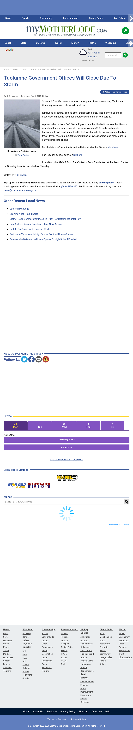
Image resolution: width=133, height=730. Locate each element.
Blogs (44, 643)
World (58, 43)
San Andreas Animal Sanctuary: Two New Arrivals (36, 224)
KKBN (63, 661)
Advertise (97, 711)
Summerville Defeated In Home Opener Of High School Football (43, 239)
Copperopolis (87, 671)
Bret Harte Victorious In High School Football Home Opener (41, 234)
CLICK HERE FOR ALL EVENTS (66, 459)
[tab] (16, 425)
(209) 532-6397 (69, 186)
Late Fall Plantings (19, 208)
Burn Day (27, 633)
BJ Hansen (21, 175)
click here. (113, 147)
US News (40, 43)
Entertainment (70, 18)
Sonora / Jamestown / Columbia (86, 643)
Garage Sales (106, 657)
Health (45, 640)
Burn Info (92, 56)
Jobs (102, 633)
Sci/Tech (7, 667)
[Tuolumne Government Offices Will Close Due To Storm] (22, 147)
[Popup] (125, 30)
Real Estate (120, 18)
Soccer (26, 664)
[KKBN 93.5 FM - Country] (39, 485)
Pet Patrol (47, 667)
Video (121, 643)
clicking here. (106, 182)
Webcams (110, 43)
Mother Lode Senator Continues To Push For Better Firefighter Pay (45, 218)
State (23, 43)
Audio (122, 633)
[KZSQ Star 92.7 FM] (15, 485)
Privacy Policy (67, 711)
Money (75, 43)
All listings (85, 637)
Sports (25, 18)
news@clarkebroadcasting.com (20, 190)
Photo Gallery (125, 657)
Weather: (28, 629)
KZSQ (64, 657)
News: (6, 629)
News (8, 18)
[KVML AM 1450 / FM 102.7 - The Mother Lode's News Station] (67, 477)
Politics (7, 654)
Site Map (83, 711)
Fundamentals (87, 681)
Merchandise (106, 637)
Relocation (85, 695)
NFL (24, 651)
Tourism (7, 671)
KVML (64, 654)
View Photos (23, 155)
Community (46, 18)
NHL (25, 661)
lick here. (78, 154)
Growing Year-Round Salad (24, 213)
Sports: (27, 647)
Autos (102, 640)
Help (107, 711)
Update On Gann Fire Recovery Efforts (30, 229)
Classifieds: (106, 629)
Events (45, 633)
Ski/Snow (27, 643)
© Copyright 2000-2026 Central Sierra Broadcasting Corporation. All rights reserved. (66, 726)
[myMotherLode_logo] (66, 30)
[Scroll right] (130, 18)
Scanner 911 (124, 637)
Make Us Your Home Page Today (23, 353)
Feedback (52, 711)
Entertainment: (69, 629)
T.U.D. (121, 654)
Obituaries (8, 657)
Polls (63, 664)
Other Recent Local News (24, 201)
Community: (48, 629)
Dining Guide (96, 18)
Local (8, 43)
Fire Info (45, 671)
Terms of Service (56, 719)
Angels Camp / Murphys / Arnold (86, 664)
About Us (38, 711)
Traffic (92, 43)
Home (26, 711)
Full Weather (94, 52)
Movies (64, 633)
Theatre (64, 637)
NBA (25, 658)
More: (122, 629)
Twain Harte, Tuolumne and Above (87, 654)
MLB (25, 654)
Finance (84, 685)
